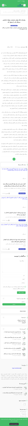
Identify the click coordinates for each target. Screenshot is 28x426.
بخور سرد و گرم (22, 321)
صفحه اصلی (23, 10)
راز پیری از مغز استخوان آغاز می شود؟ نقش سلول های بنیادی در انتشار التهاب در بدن (12, 342)
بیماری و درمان (16, 10)
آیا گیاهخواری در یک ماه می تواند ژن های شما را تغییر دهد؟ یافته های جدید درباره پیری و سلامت (12, 348)
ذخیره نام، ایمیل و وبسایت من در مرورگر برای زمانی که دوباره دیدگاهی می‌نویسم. (13, 287)
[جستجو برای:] (14, 302)
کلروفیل (24, 322)
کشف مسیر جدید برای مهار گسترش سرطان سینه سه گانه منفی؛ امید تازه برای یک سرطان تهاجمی (12, 337)
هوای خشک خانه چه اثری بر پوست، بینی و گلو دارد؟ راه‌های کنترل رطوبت (12, 353)
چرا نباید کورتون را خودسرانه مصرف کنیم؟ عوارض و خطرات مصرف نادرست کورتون (12, 331)
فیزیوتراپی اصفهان (21, 320)
